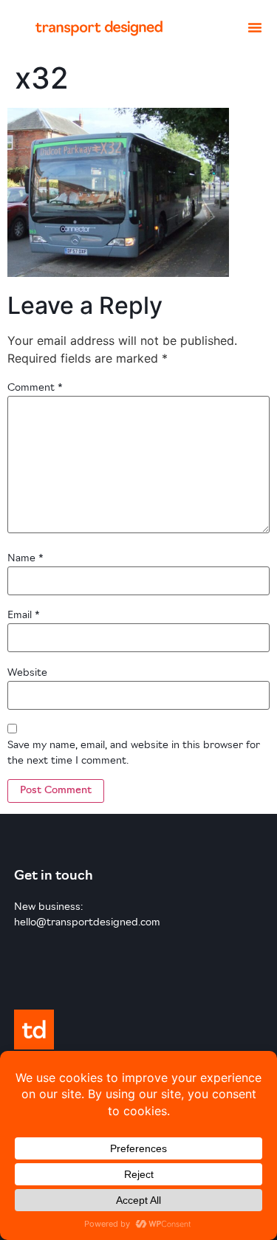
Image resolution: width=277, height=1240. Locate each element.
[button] (255, 27)
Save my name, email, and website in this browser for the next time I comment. (133, 753)
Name (25, 558)
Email (23, 615)
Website (27, 673)
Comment (35, 388)
